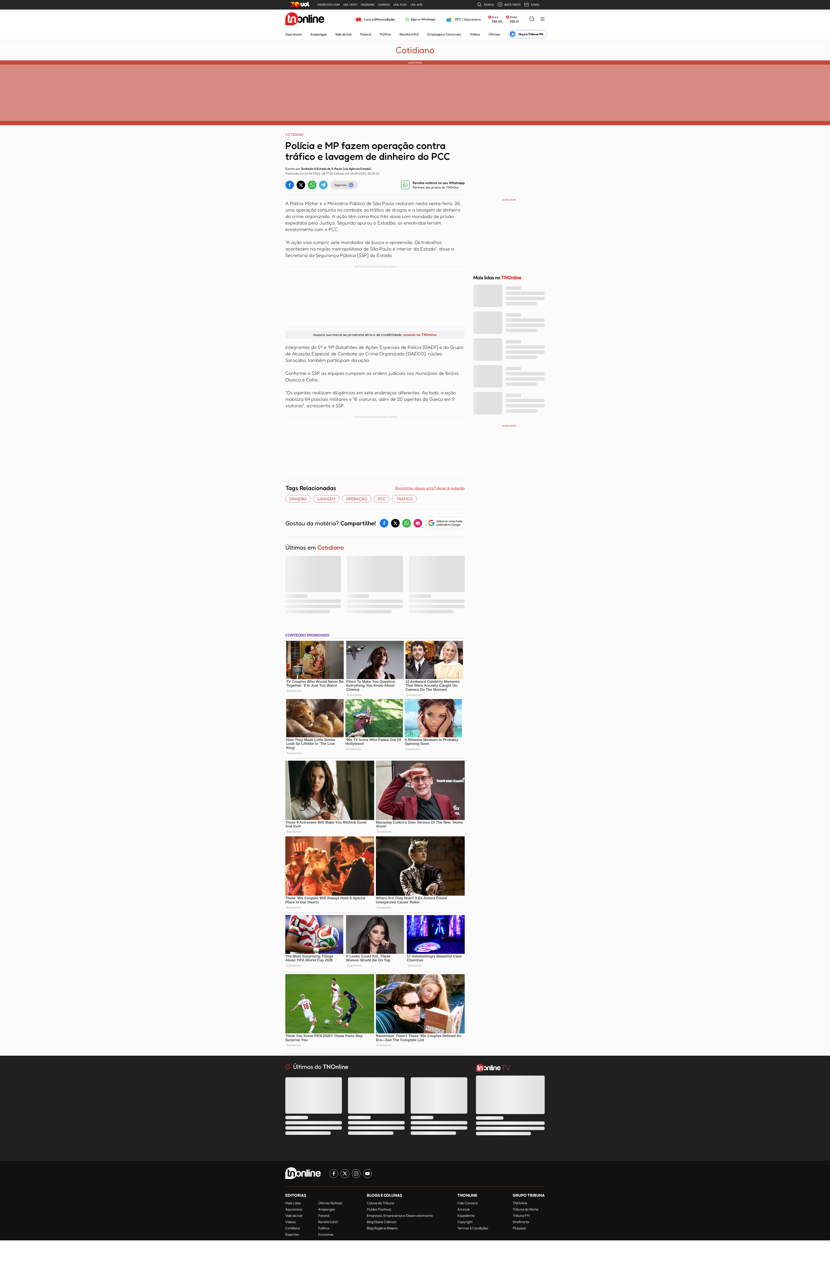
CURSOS (384, 4)
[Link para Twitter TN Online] (345, 1173)
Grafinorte (521, 1222)
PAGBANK (368, 4)
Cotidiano (415, 50)
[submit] (532, 19)
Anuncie (463, 1209)
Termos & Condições (472, 1228)
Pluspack (519, 1228)
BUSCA (489, 4)
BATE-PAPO (512, 4)
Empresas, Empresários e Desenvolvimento (400, 1215)
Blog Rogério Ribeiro (382, 1228)
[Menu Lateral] (542, 19)
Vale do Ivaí (343, 34)
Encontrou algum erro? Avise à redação (430, 488)
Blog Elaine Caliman (381, 1222)
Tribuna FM (521, 1215)
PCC (381, 498)
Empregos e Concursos (444, 34)
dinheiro (298, 498)
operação (356, 498)
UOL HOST (350, 4)
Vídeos (475, 34)
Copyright (465, 1222)
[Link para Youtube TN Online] (367, 1173)
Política (385, 34)
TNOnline (520, 1203)
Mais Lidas (293, 1203)
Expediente (466, 1215)
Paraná (365, 34)
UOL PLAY (400, 4)
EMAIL (535, 4)
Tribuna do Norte (525, 1209)
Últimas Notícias (330, 1203)
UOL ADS (416, 4)
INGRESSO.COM (329, 4)
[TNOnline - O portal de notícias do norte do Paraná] (304, 19)
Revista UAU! (409, 34)
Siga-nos (340, 185)
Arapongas (318, 34)
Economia (325, 1234)
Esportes (292, 1234)
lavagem (326, 498)
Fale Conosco (467, 1203)
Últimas (494, 34)
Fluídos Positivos (379, 1209)
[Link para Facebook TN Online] (333, 1173)
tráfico (404, 498)
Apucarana (293, 34)
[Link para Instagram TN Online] (356, 1173)
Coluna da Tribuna (380, 1203)
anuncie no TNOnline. (420, 334)
